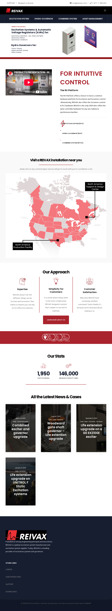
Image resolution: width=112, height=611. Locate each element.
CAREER (9, 569)
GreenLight (79, 603)
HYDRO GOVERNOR (44, 18)
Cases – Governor (58, 420)
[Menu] (103, 10)
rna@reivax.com (79, 3)
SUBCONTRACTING (13, 576)
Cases (50, 420)
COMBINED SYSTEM (67, 18)
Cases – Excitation (89, 421)
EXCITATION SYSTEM (19, 18)
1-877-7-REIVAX (99, 3)
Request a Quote (25, 3)
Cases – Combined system (20, 421)
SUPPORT (11, 3)
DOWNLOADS (11, 591)
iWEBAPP (88, 603)
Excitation (99, 421)
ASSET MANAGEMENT (92, 18)
